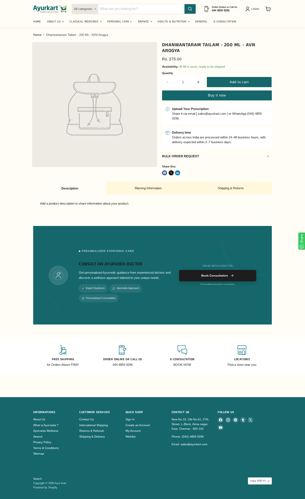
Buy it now (217, 95)
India (258, 480)
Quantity (167, 73)
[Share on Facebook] (164, 172)
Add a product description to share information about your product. (84, 203)
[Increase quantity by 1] (199, 82)
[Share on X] (171, 172)
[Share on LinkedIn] (177, 172)
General (201, 22)
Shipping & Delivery (92, 436)
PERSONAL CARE (118, 22)
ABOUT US (54, 22)
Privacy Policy (42, 442)
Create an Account (138, 425)
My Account (133, 430)
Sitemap (38, 453)
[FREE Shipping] (63, 356)
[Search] (190, 9)
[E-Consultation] (182, 356)
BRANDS (144, 22)
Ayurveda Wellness (45, 430)
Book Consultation (214, 275)
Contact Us (86, 419)
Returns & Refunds (91, 430)
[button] (252, 8)
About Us (39, 419)
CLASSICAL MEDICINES (84, 22)
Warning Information (148, 188)
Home (37, 35)
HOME (37, 22)
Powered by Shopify (45, 487)
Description (69, 188)
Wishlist (130, 436)
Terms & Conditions (46, 448)
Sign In (130, 419)
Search (38, 436)
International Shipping (93, 425)
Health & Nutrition (172, 22)
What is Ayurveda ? (46, 425)
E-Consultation (225, 22)
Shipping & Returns (231, 188)
